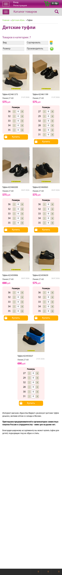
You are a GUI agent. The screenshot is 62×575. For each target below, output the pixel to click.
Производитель (35, 49)
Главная (5, 20)
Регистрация (20, 5)
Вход (15, 2)
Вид (5, 43)
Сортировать (33, 43)
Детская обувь (18, 20)
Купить (16, 137)
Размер (6, 49)
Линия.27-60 (8, 98)
